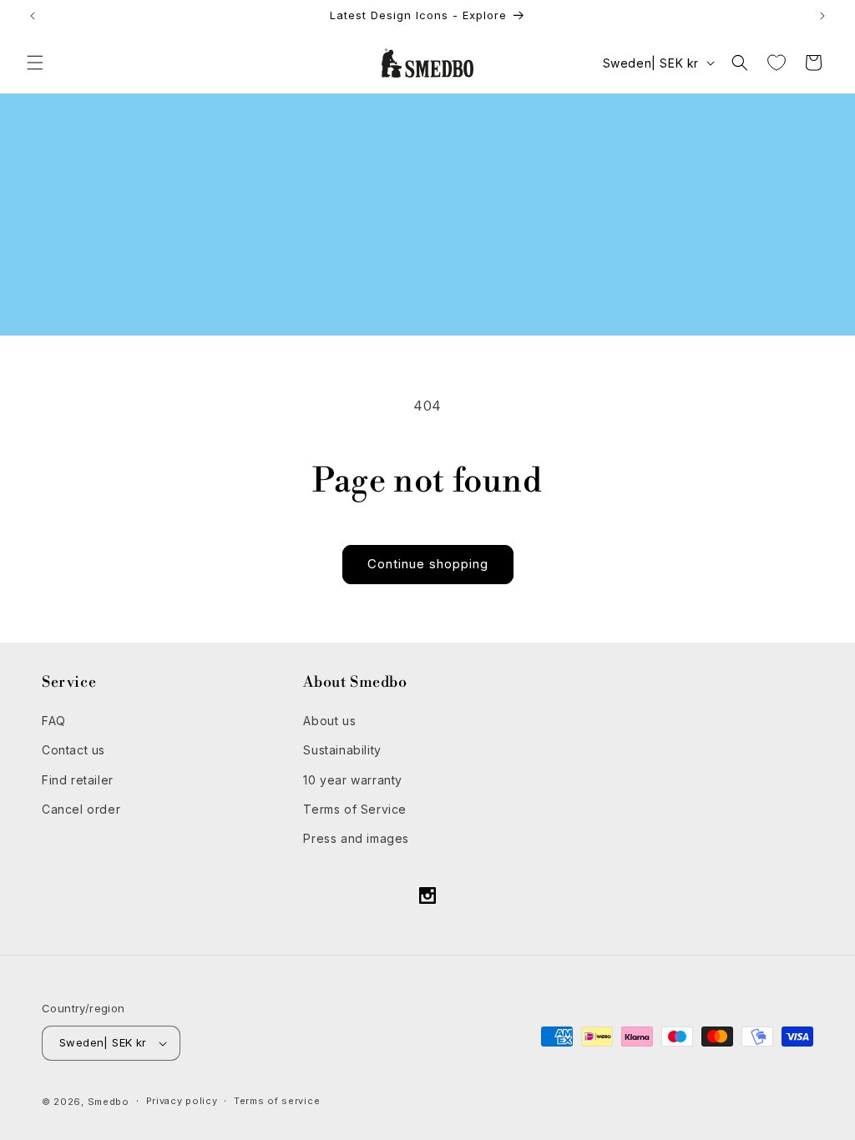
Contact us (73, 750)
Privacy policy (182, 1101)
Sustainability (342, 750)
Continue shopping (427, 564)
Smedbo (108, 1101)
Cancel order (81, 809)
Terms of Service (355, 809)
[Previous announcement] (32, 16)
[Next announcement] (822, 16)
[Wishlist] (776, 62)
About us (329, 721)
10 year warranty (352, 780)
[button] (35, 62)
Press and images (356, 838)
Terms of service (277, 1101)
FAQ (54, 721)
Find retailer (78, 780)
